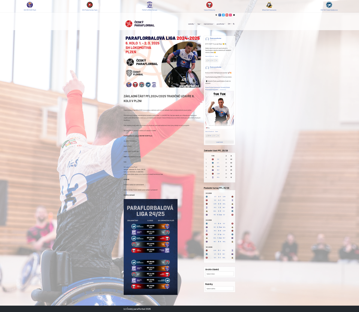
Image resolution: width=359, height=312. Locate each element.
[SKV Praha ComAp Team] (90, 5)
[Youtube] (227, 15)
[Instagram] (230, 15)
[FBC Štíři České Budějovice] (329, 5)
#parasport (217, 87)
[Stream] (216, 15)
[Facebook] (219, 15)
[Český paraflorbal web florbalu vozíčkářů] (140, 23)
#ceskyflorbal (225, 87)
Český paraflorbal (215, 38)
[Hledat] (233, 24)
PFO (218, 177)
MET (218, 170)
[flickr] (234, 15)
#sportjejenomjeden (211, 89)
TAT (218, 159)
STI (218, 163)
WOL (218, 166)
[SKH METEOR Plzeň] (30, 5)
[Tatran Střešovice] (209, 5)
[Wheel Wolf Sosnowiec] (269, 5)
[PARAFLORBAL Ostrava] (150, 5)
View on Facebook (209, 56)
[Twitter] (223, 15)
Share (216, 56)
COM (218, 173)
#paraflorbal (209, 87)
